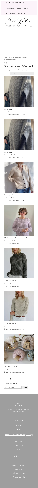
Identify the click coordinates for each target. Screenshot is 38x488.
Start (5, 57)
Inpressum (19, 469)
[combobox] (19, 382)
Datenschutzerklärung (19, 465)
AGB (19, 461)
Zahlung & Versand (19, 473)
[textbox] (19, 383)
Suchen (25, 387)
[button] (14, 114)
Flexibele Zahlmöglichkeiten (15, 2)
